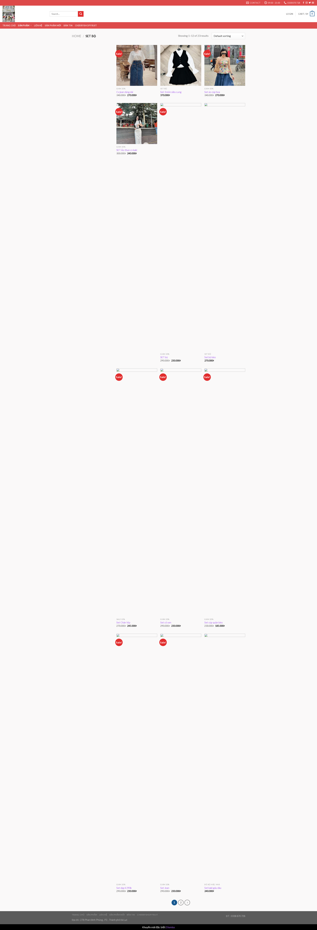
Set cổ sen (165, 622)
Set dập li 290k (124, 888)
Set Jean (164, 888)
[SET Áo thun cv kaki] (136, 123)
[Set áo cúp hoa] (224, 65)
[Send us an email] (313, 3)
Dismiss (170, 927)
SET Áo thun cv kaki (126, 150)
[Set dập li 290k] (136, 758)
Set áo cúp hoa (212, 92)
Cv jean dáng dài (124, 92)
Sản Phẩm (23, 25)
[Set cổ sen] (180, 492)
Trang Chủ (9, 25)
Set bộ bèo (210, 357)
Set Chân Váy (123, 622)
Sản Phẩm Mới (53, 25)
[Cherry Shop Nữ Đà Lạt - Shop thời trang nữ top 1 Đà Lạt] (23, 14)
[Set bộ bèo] (224, 227)
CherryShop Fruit (86, 25)
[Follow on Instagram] (307, 3)
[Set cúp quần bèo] (224, 492)
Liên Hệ (38, 25)
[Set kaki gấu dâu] (224, 758)
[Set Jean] (180, 758)
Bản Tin (68, 25)
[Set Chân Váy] (136, 492)
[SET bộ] (180, 227)
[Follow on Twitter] (310, 3)
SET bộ (164, 357)
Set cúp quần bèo (213, 622)
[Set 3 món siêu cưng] (180, 65)
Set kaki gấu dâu (212, 888)
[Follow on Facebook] (303, 3)
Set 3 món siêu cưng (170, 92)
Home (76, 36)
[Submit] (81, 14)
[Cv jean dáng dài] (136, 65)
